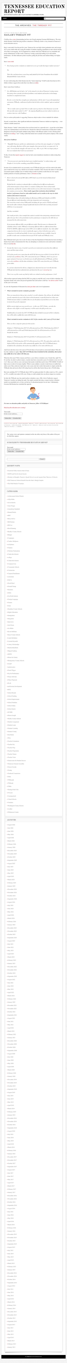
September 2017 (12, 1166)
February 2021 (12, 1034)
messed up (46, 270)
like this (13, 244)
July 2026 (10, 828)
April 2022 (11, 992)
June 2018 (11, 1137)
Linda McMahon (12, 638)
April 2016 (11, 1221)
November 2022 (12, 970)
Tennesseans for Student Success (17, 760)
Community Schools (13, 567)
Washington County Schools (16, 806)
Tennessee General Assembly (16, 764)
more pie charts (31, 286)
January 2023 (11, 963)
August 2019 (11, 1092)
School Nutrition (12, 702)
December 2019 (12, 1079)
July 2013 (10, 1328)
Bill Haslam (13, 423)
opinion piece (11, 667)
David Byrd (11, 583)
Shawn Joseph (12, 715)
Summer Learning (13, 728)
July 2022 (10, 983)
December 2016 (12, 1195)
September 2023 (12, 937)
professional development (15, 686)
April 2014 (11, 1299)
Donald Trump (12, 586)
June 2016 (11, 1215)
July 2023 (10, 944)
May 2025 (11, 873)
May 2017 (11, 1179)
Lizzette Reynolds (13, 641)
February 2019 (12, 1112)
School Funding (12, 696)
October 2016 (11, 1202)
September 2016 (12, 1205)
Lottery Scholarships (13, 644)
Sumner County (12, 731)
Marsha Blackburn (13, 648)
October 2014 (11, 1279)
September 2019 (12, 1089)
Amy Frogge (11, 506)
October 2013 (11, 1318)
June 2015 (11, 1253)
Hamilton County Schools (15, 609)
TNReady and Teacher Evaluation (48, 425)
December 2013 (12, 1312)
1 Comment (19, 426)
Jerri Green (11, 625)
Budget (10, 535)
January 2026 (11, 847)
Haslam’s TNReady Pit (17, 35)
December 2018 (12, 1118)
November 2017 (12, 1160)
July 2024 (10, 905)
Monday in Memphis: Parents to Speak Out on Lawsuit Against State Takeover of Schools (32, 477)
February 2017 (12, 1189)
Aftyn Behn (11, 499)
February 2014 (12, 1305)
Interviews (11, 622)
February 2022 (12, 999)
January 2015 (11, 1270)
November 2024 (12, 892)
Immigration (11, 615)
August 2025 (11, 863)
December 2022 (12, 966)
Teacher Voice (12, 757)
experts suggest (19, 155)
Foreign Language (13, 599)
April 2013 (11, 1337)
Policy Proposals (12, 680)
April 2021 (11, 1028)
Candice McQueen (23, 423)
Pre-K (9, 683)
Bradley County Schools (14, 531)
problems (17, 256)
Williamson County (13, 812)
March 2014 (11, 1302)
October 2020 (11, 1047)
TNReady (31, 423)
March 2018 (11, 1147)
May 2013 (11, 1334)
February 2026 (12, 844)
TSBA (9, 786)
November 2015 (12, 1237)
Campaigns (11, 538)
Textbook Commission (14, 773)
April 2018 (11, 1144)
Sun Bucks (11, 735)
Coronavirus (11, 570)
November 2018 (12, 1121)
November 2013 (12, 1315)
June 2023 (11, 947)
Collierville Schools (13, 560)
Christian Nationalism (14, 551)
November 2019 (12, 1083)
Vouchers (10, 802)
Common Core (12, 564)
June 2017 (11, 1176)
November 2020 (12, 1044)
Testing (10, 770)
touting (13, 133)
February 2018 (12, 1150)
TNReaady (11, 780)
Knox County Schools (14, 635)
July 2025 (10, 867)
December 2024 (12, 889)
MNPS (10, 654)
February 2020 (12, 1073)
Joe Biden (10, 628)
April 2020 (11, 1066)
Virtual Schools (12, 799)
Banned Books (12, 512)
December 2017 (12, 1157)
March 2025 (11, 879)
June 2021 (11, 1021)
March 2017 (11, 1186)
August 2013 (11, 1324)
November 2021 (12, 1008)
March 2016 (11, 1224)
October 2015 (11, 1241)
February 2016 (12, 1228)
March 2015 (11, 1263)
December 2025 (12, 850)
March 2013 (11, 1341)
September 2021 (12, 1015)
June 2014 (11, 1292)
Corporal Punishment (14, 573)
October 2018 (11, 1125)
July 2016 (10, 1212)
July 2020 (10, 1057)
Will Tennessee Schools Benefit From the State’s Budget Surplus (25, 480)
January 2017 (11, 1192)
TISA (9, 777)
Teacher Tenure (12, 754)
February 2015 (12, 1266)
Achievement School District (16, 496)
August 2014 (11, 1286)
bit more (34, 173)
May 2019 (11, 1102)
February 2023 (12, 960)
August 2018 (11, 1131)
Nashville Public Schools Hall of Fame (18, 471)
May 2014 (11, 1295)
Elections (10, 589)
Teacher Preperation (13, 751)
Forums (10, 602)
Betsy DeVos (11, 519)
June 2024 (11, 908)
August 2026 (11, 825)
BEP (9, 515)
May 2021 (11, 1025)
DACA (10, 580)
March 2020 (11, 1070)
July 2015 (10, 1250)
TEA (9, 738)
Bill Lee (10, 525)
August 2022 (11, 979)
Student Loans (12, 725)
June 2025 (11, 870)
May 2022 (11, 989)
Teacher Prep (11, 747)
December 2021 (12, 1005)
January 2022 (11, 1002)
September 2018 (12, 1128)
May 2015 (11, 1257)
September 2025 (12, 860)
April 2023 (11, 954)
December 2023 (12, 928)
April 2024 (11, 915)
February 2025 (12, 883)
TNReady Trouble (9, 426)
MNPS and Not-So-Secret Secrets (17, 474)
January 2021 (11, 1037)
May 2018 (11, 1141)
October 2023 (11, 934)
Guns (9, 606)
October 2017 (11, 1163)
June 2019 (11, 1099)
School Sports (12, 709)
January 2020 (11, 1076)
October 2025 (11, 857)
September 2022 (12, 976)
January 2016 (11, 1231)
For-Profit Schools (13, 596)
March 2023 (11, 957)
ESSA (9, 593)
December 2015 (12, 1234)
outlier (36, 83)
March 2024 (11, 918)
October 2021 (11, 1012)
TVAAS (10, 793)
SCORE (10, 712)
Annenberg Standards (14, 509)
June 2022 (11, 986)
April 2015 (11, 1260)
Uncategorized (12, 796)
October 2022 (11, 973)
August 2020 (11, 1054)
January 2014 (11, 1308)
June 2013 (11, 1331)
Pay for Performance (13, 673)
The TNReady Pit (27, 425)
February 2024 (12, 921)
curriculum (11, 577)
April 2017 (11, 1183)
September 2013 (12, 1321)
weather (10, 809)
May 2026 (11, 834)
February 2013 (12, 1344)
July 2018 (10, 1134)
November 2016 (12, 1199)
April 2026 (11, 838)
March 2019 (11, 1108)
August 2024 (11, 902)
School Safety (11, 706)
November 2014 (12, 1276)
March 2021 (11, 1031)
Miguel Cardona (12, 651)
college (10, 557)
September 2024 (12, 899)
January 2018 (11, 1154)
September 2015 (12, 1244)
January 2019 (11, 1115)
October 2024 (11, 896)
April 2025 (11, 876)
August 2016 (11, 1208)
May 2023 (11, 950)
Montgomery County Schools (16, 660)
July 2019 (10, 1095)
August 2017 (11, 1170)
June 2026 (11, 831)
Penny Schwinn (12, 677)
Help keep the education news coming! (14, 407)
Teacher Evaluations (13, 741)
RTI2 (9, 689)
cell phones (11, 544)
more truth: (11, 61)
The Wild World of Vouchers (16, 483)
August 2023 (11, 941)
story (14, 39)
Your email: (7, 411)
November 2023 (12, 931)
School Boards (12, 693)
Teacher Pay (11, 744)
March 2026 (11, 841)
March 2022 (11, 996)
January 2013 (11, 1347)
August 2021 (11, 1018)
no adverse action (53, 280)
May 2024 (11, 912)
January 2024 (11, 925)
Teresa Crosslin (12, 767)
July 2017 (10, 1173)
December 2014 (12, 1273)
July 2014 (10, 1289)
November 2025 (12, 854)
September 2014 (12, 1283)
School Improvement (13, 699)
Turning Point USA (13, 789)
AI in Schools (11, 502)
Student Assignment (13, 722)
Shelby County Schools (14, 718)
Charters (10, 548)
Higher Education (13, 612)
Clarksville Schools (13, 554)
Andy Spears (23, 32)
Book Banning (12, 528)
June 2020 (11, 1060)
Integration (11, 618)
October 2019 (11, 1086)
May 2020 (11, 1063)
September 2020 (12, 1050)
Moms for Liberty (13, 657)
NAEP (10, 664)
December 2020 (12, 1041)
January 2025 (11, 886)
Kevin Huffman (12, 631)
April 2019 (11, 1105)
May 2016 (11, 1218)
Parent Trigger (12, 670)
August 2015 (11, 1247)
